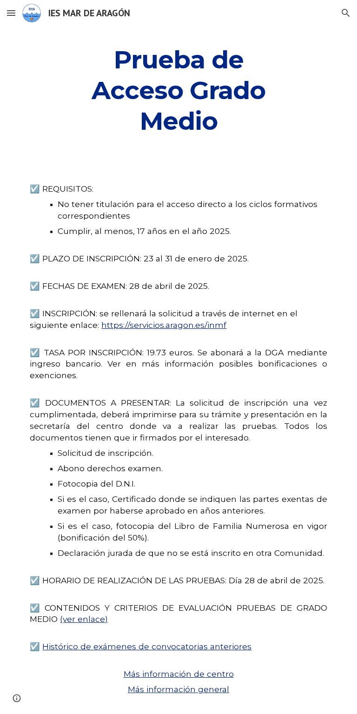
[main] (178, 89)
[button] (11, 13)
